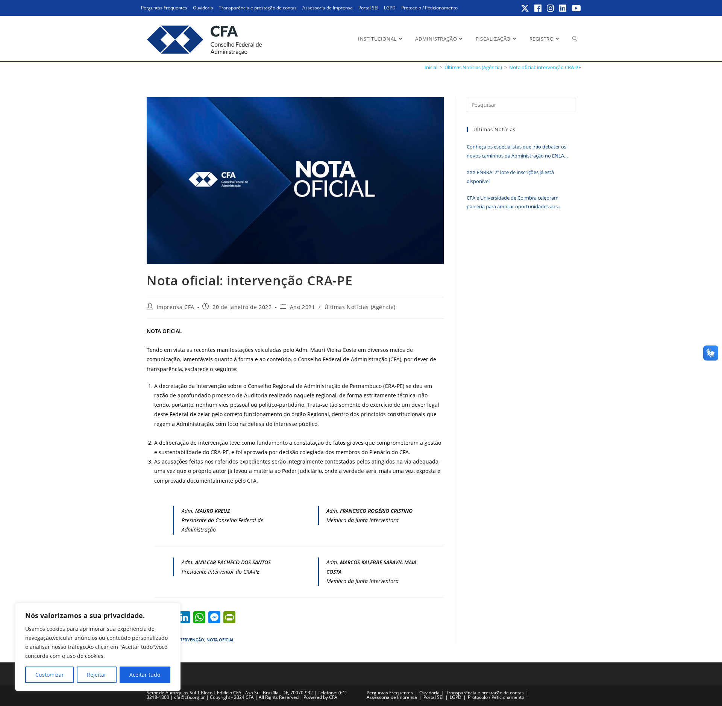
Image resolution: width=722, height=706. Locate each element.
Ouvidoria (203, 8)
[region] (97, 647)
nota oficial (220, 639)
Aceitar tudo (144, 674)
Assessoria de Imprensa (327, 8)
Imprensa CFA (175, 307)
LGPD (390, 8)
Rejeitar (96, 674)
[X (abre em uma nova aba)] (525, 8)
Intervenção (190, 639)
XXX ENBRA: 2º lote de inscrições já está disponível (510, 176)
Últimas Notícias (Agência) (360, 307)
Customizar (49, 674)
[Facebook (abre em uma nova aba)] (538, 8)
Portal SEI (368, 8)
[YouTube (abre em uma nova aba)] (575, 8)
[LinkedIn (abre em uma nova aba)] (563, 8)
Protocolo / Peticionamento (429, 8)
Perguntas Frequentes (164, 8)
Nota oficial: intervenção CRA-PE (545, 67)
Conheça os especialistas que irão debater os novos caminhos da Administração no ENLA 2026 (516, 151)
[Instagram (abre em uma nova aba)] (551, 8)
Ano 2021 (302, 307)
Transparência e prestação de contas (258, 8)
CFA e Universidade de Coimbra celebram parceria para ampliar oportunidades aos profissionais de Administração (512, 202)
